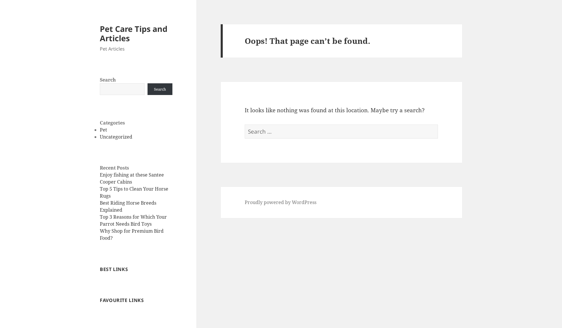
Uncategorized (116, 137)
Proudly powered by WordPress (280, 202)
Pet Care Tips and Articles (133, 33)
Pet (103, 130)
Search (108, 80)
